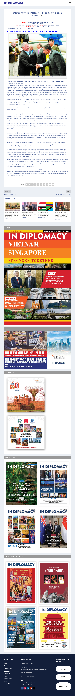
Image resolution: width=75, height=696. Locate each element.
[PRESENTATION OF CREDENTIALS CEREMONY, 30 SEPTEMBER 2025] (45, 206)
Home (5, 663)
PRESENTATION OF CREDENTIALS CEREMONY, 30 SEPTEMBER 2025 (45, 214)
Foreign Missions (8, 684)
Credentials (7, 673)
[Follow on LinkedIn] (28, 688)
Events (5, 676)
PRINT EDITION (63, 668)
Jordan (41, 15)
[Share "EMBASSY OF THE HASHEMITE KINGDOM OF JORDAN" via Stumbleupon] (47, 184)
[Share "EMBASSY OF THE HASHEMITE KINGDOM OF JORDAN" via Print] (52, 184)
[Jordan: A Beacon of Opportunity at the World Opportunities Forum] (29, 206)
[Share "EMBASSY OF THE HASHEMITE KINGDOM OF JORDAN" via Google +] (32, 184)
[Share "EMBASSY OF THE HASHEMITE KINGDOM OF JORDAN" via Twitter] (29, 184)
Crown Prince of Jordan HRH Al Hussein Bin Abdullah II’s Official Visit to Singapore (12, 214)
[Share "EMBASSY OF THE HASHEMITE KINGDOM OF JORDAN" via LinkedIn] (41, 184)
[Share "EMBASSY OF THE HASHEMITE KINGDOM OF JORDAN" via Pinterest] (38, 184)
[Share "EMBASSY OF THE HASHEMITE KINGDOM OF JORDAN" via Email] (50, 184)
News (5, 666)
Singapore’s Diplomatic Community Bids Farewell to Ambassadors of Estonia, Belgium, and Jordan (62, 215)
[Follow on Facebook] (22, 688)
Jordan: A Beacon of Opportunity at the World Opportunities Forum (29, 214)
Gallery (6, 681)
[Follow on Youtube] (31, 688)
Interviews (6, 671)
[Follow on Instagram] (25, 688)
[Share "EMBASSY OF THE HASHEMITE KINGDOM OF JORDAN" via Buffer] (44, 184)
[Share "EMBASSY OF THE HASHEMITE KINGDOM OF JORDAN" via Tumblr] (35, 184)
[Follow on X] (34, 688)
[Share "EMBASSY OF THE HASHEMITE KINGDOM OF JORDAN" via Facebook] (26, 184)
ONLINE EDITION (63, 677)
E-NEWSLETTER (63, 686)
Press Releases (8, 668)
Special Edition (8, 679)
